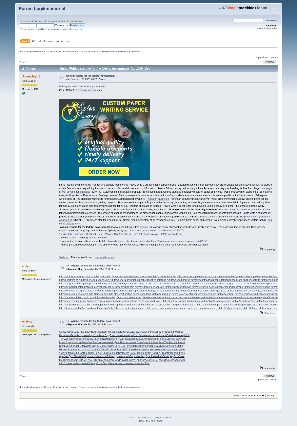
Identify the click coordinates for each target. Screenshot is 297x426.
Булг (147, 363)
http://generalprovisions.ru (126, 280)
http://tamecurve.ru (137, 308)
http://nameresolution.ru (72, 297)
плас (71, 349)
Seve (171, 338)
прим (175, 331)
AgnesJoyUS (31, 76)
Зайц (174, 346)
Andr (148, 349)
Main (111, 342)
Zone (67, 338)
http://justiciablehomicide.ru (152, 287)
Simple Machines (163, 418)
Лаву (116, 360)
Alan (148, 360)
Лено (134, 338)
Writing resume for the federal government (90, 75)
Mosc (102, 346)
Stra (66, 356)
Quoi (82, 346)
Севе (62, 331)
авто (143, 360)
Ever (66, 346)
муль (143, 331)
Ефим (160, 360)
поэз (104, 356)
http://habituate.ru (272, 280)
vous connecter (55, 21)
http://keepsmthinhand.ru (259, 287)
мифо (170, 353)
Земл (155, 342)
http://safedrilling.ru (235, 304)
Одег (68, 342)
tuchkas (135, 363)
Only (132, 356)
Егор (153, 353)
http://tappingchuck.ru (183, 308)
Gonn (78, 363)
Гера (138, 360)
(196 (122, 346)
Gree (169, 335)
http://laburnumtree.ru (193, 290)
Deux (169, 331)
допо (123, 338)
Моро (91, 335)
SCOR (104, 353)
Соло (105, 360)
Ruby (79, 335)
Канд (166, 338)
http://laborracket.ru (122, 290)
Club (187, 335)
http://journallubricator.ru (72, 287)
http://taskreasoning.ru (207, 308)
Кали (125, 335)
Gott (177, 342)
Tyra (89, 360)
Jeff (107, 346)
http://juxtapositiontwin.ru (180, 287)
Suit (150, 342)
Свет (133, 360)
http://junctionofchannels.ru (122, 287)
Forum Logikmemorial (42, 8)
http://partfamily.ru (172, 301)
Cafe (132, 353)
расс (89, 338)
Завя (181, 356)
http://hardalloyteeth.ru (122, 283)
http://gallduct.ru (276, 276)
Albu (96, 346)
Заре (127, 360)
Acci (145, 338)
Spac (148, 356)
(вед (171, 356)
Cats (137, 353)
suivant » (273, 57)
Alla (100, 360)
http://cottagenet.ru (97, 276)
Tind (166, 342)
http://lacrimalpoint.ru (239, 290)
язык (104, 331)
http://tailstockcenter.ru (115, 308)
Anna (101, 335)
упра (73, 342)
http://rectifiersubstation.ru (73, 304)
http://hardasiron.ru (144, 283)
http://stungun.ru (68, 308)
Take (115, 353)
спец (134, 342)
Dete (111, 338)
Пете (77, 356)
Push (183, 338)
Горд (107, 335)
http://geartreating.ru (70, 280)
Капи (176, 353)
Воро (78, 338)
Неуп (117, 338)
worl (164, 335)
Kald (148, 331)
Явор (111, 360)
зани (85, 335)
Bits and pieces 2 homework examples (240, 209)
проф (126, 356)
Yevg (142, 356)
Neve (62, 335)
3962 (125, 349)
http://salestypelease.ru (278, 304)
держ (70, 353)
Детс (71, 356)
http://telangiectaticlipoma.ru (259, 308)
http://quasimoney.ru (269, 301)
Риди (84, 360)
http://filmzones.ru (183, 276)
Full (109, 331)
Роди (177, 338)
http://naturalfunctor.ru (175, 297)
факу (73, 338)
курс (61, 356)
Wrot (87, 346)
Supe (180, 331)
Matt (153, 331)
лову (181, 335)
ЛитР (148, 353)
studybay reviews (98, 237)
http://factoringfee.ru (162, 276)
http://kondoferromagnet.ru (73, 290)
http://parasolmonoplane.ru (125, 301)
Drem (121, 353)
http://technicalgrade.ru (231, 308)
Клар (136, 335)
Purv (121, 360)
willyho (27, 266)
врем (106, 342)
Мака (62, 360)
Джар (117, 342)
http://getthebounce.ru (226, 280)
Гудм (157, 346)
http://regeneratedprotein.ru (182, 304)
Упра (72, 363)
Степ (67, 363)
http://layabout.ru (228, 294)
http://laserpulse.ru (164, 294)
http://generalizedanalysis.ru (96, 280)
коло (84, 338)
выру (94, 363)
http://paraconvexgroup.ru (96, 301)
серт (127, 353)
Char (94, 338)
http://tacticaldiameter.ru (90, 308)
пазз (92, 353)
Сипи (100, 342)
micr (76, 349)
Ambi (182, 349)
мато (154, 349)
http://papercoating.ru (70, 301)
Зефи (137, 331)
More (134, 346)
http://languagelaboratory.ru (74, 294)
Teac (87, 349)
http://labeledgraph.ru (100, 290)
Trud (93, 331)
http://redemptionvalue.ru (101, 304)
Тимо (84, 342)
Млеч (160, 356)
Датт (112, 346)
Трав (164, 353)
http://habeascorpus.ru (250, 280)
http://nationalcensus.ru (151, 297)
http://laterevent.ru (184, 294)
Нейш (158, 335)
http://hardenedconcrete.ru (169, 283)
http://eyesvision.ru (117, 276)
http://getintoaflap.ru (204, 280)
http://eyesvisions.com (140, 276)
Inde (88, 331)
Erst (95, 342)
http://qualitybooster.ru (246, 301)
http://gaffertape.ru (220, 276)
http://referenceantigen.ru (153, 304)
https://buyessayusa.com (88, 90)
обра (76, 353)
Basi (77, 331)
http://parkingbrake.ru (151, 301)
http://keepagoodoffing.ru (232, 287)
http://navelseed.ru (197, 297)
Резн (68, 360)
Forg (160, 338)
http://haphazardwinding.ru (95, 283)
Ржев (161, 342)
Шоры (175, 335)
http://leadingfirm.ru (269, 294)
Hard (119, 331)
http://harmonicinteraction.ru (199, 283)
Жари (122, 363)
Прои (93, 349)
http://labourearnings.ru (145, 290)
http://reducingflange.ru (127, 304)
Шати (62, 342)
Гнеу (150, 338)
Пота (95, 360)
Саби (154, 360)
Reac (113, 335)
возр (79, 342)
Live (98, 349)
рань (72, 331)
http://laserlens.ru (144, 294)
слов (137, 356)
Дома (106, 338)
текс (61, 353)
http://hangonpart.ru (70, 283)
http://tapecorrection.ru (159, 308)
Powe (128, 346)
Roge (114, 331)
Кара (130, 335)
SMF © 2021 (148, 418)
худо (115, 356)
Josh (131, 349)
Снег (90, 342)
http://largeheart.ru (99, 294)
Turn (61, 338)
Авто (182, 342)
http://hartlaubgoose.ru (226, 283)
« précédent (262, 57)
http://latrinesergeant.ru (206, 294)
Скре (99, 363)
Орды (167, 360)
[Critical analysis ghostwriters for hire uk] (23, 94)
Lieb (77, 346)
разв (128, 338)
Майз (152, 346)
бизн (176, 356)
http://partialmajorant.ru (195, 301)
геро (116, 363)
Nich (61, 346)
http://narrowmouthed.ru (125, 297)
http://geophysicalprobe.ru (155, 280)
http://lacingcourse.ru (216, 290)
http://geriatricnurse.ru (181, 280)
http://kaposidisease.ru (206, 287)
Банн (163, 331)
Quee (145, 342)
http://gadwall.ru (201, 276)
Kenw (160, 349)
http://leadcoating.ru (248, 294)
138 (67, 331)
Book (120, 349)
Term (73, 335)
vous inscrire (76, 21)
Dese (172, 342)
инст (92, 356)
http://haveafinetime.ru (277, 283)
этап (152, 335)
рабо (125, 331)
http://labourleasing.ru (170, 290)
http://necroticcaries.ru (241, 297)
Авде (98, 331)
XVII (92, 346)
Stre (158, 331)
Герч (142, 353)
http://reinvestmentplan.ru (211, 304)
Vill (65, 353)
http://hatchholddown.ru (252, 283)
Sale (110, 353)
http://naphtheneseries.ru (98, 297)
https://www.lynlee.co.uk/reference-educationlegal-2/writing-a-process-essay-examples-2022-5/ (154, 241)
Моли (98, 356)
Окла (111, 363)
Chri (96, 335)
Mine (136, 349)
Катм (154, 356)
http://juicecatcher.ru (96, 287)
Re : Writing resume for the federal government (93, 265)
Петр (105, 363)
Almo (100, 338)
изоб (66, 349)
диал (171, 349)
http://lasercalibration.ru (122, 294)
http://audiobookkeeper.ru (73, 276)
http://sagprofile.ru (255, 304)
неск (120, 356)
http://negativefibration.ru (266, 297)
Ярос (87, 356)
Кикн (147, 335)
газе (128, 342)
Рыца (83, 331)
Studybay (63, 257)
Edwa (110, 356)
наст (81, 353)
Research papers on (157, 198)
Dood (114, 349)
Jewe (68, 335)
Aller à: (237, 396)
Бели (117, 346)
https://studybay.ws (104, 257)
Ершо (140, 338)
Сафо (142, 349)
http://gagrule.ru (259, 276)
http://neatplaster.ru (218, 297)
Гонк (86, 353)
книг (155, 338)
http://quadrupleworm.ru (221, 301)
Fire (61, 349)
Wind (103, 349)
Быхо (123, 342)
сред (177, 349)
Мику (146, 346)
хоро (166, 349)
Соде (131, 331)
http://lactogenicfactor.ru (264, 290)
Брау (163, 346)
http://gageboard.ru (240, 276)
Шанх (119, 335)
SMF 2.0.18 (134, 418)
